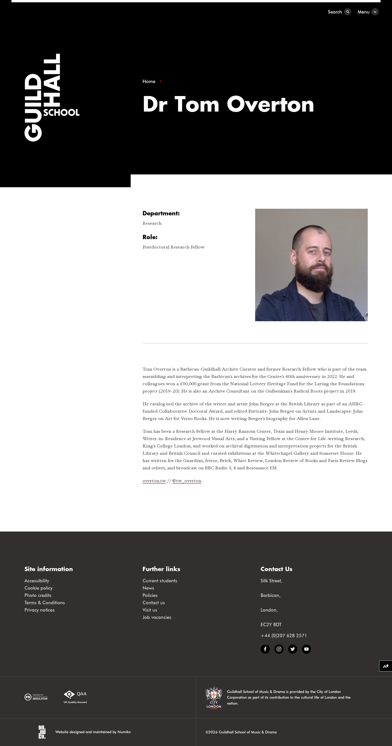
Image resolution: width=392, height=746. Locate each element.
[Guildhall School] (39, 11)
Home (149, 81)
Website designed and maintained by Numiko (93, 731)
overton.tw (154, 481)
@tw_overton (186, 481)
